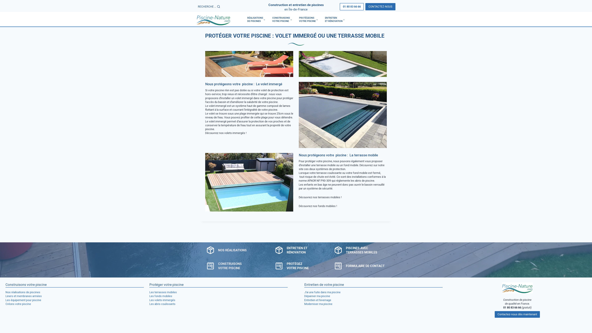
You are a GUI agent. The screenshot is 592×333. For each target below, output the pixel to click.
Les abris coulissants (162, 304)
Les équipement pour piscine (23, 300)
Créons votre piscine (18, 304)
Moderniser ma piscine (318, 304)
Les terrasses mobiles (163, 292)
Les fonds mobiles (160, 296)
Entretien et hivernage (317, 300)
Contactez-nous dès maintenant (517, 314)
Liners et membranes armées (24, 296)
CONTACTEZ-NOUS (380, 6)
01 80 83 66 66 (352, 6)
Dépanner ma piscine (317, 296)
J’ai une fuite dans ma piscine (322, 292)
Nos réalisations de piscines (23, 292)
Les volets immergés (162, 300)
